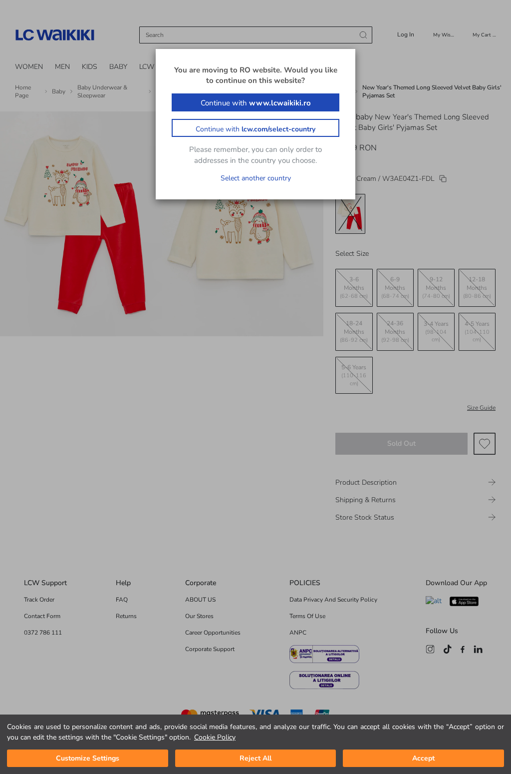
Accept (423, 758)
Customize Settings (87, 758)
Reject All (255, 758)
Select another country (256, 178)
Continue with (256, 103)
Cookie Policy (215, 737)
